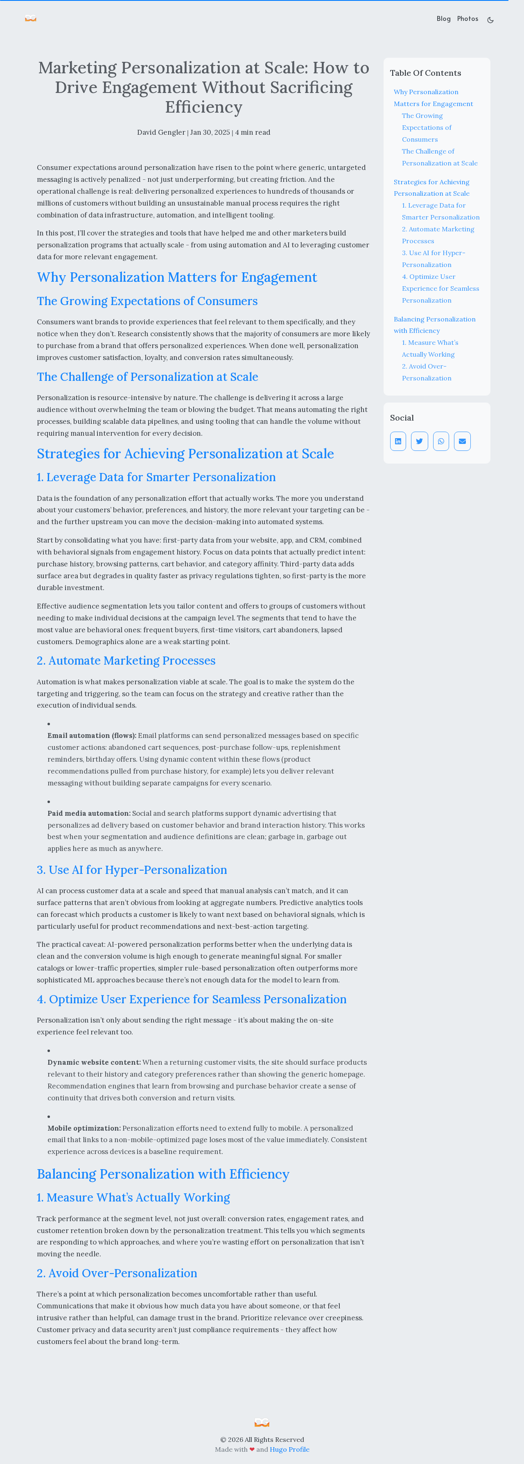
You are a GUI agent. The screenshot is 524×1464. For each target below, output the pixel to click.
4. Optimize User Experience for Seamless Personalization (440, 288)
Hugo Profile (289, 1449)
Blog (444, 18)
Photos (467, 18)
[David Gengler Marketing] (262, 1422)
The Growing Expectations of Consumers (427, 127)
